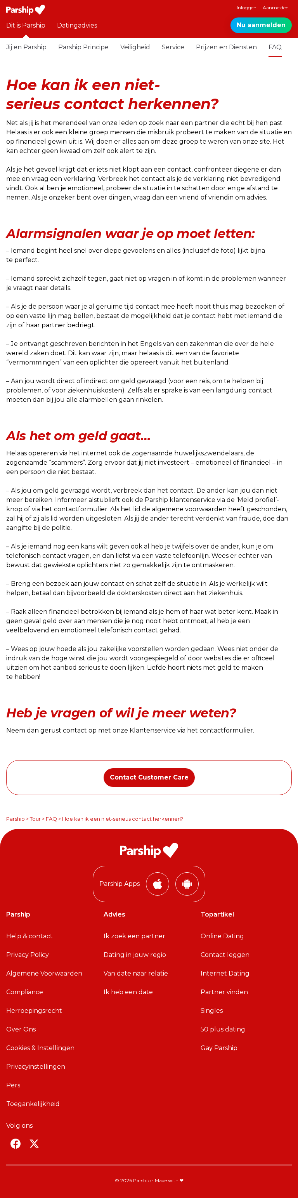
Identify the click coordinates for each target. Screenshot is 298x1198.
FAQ (275, 47)
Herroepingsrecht (34, 1010)
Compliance (24, 992)
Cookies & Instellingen (40, 1048)
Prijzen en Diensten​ (226, 47)
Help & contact (29, 936)
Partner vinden (224, 992)
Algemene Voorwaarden (44, 973)
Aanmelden (276, 7)
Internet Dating (225, 973)
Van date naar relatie (136, 973)
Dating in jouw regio (135, 954)
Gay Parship (219, 1048)
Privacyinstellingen (35, 1066)
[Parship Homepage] (25, 10)
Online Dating (222, 936)
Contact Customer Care (149, 777)
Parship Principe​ (83, 47)
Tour (35, 819)
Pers (13, 1085)
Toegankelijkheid (33, 1104)
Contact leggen (225, 954)
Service (173, 47)
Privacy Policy (27, 954)
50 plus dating (223, 1029)
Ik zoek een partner (134, 936)
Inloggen (246, 7)
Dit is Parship (25, 25)
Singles (212, 1010)
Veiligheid (135, 47)
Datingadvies (77, 25)
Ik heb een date (128, 992)
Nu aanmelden (261, 25)
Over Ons (21, 1029)
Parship (15, 819)
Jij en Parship (26, 47)
